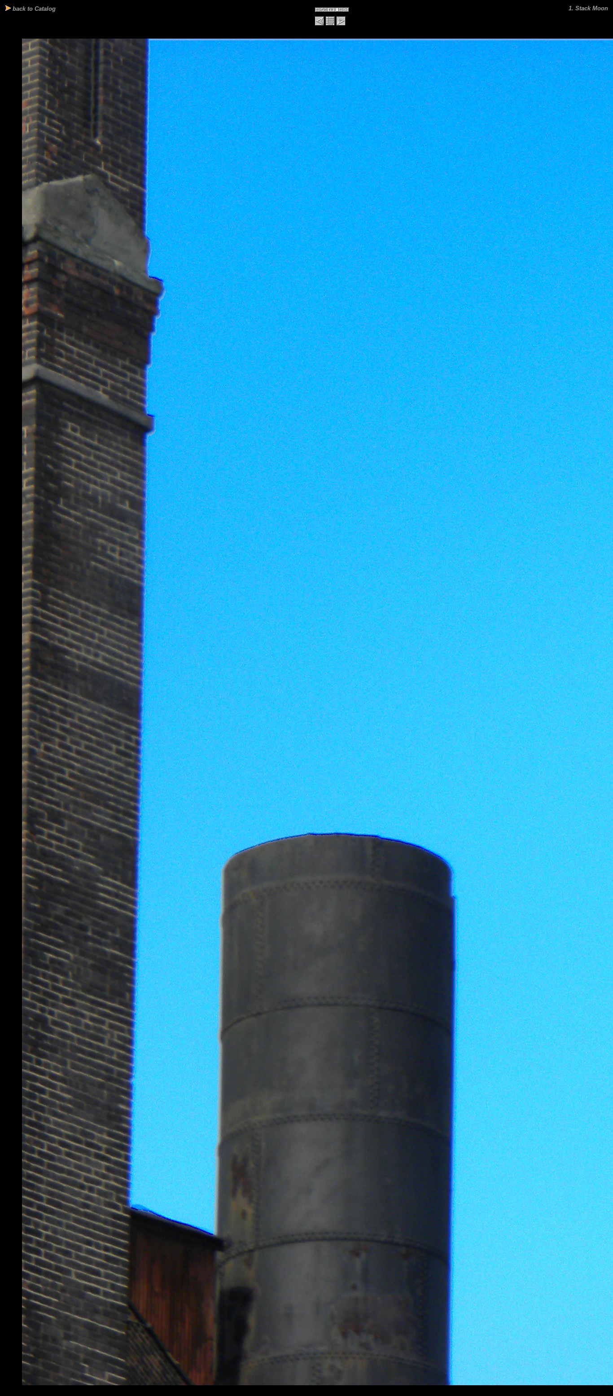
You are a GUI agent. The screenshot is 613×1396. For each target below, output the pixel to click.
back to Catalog (33, 8)
